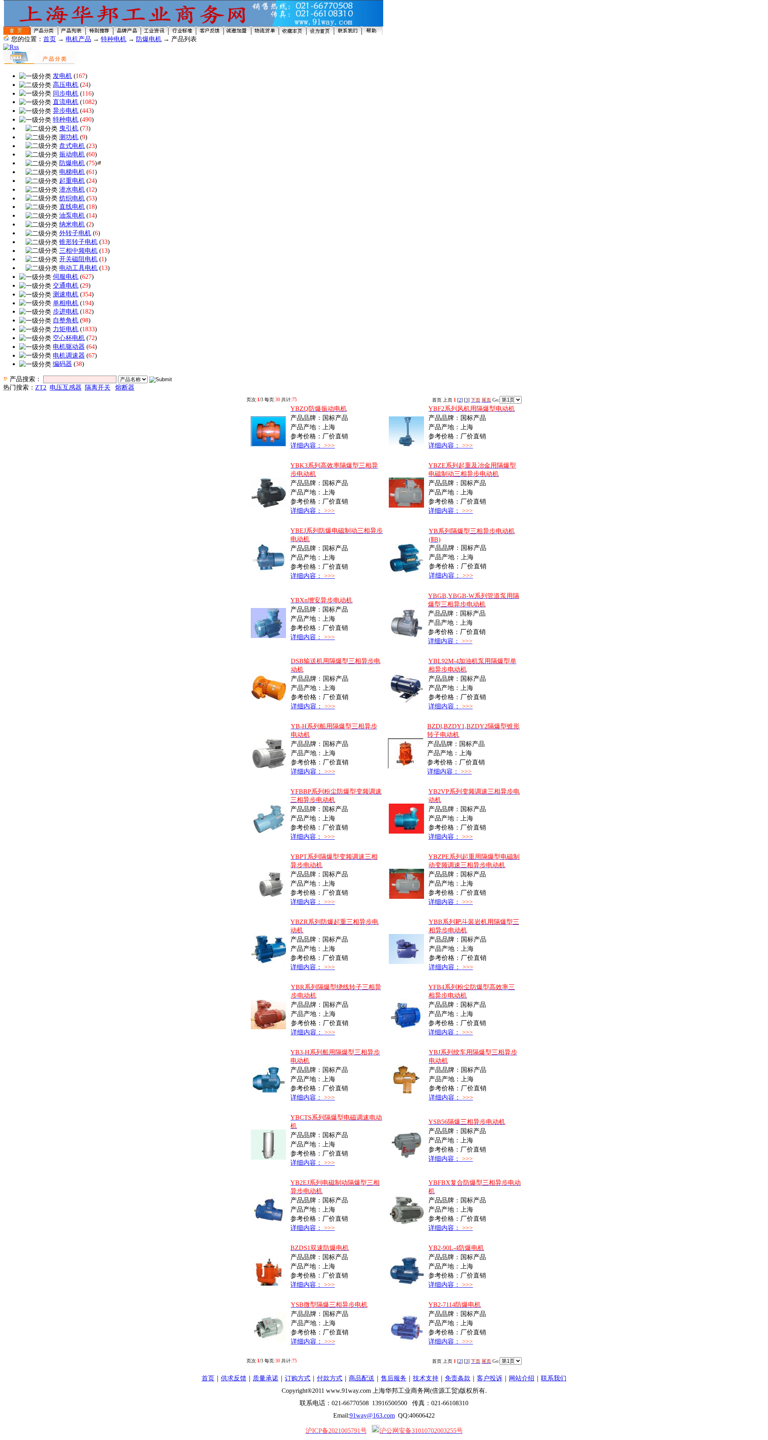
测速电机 (65, 294)
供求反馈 (233, 1378)
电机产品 (78, 39)
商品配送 (361, 1378)
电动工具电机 (78, 267)
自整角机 (65, 320)
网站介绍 (521, 1378)
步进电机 (65, 311)
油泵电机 (72, 215)
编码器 (62, 363)
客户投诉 (489, 1378)
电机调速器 (69, 355)
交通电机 (65, 285)
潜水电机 (72, 189)
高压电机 (65, 84)
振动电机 (72, 154)
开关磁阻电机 (78, 259)
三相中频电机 (78, 250)
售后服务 (393, 1378)
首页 (49, 39)
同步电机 (65, 93)
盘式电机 (72, 145)
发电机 (62, 75)
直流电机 (65, 101)
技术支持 (425, 1378)
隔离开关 (97, 387)
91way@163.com (372, 1415)
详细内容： (312, 445)
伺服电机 (65, 276)
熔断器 (124, 387)
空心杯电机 (69, 337)
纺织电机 (72, 198)
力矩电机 (65, 329)
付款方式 (329, 1378)
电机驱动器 (69, 346)
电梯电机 (72, 171)
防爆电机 (149, 39)
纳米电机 (72, 224)
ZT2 (40, 387)
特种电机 (113, 39)
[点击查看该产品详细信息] (268, 444)
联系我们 (553, 1378)
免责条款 (457, 1378)
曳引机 (68, 128)
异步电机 (65, 110)
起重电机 (72, 180)
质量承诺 (265, 1378)
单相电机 (65, 303)
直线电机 (72, 206)
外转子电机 (75, 233)
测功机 (68, 137)
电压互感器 (66, 387)
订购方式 (297, 1378)
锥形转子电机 (78, 241)
